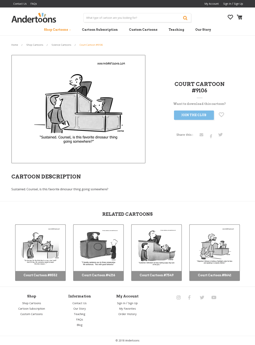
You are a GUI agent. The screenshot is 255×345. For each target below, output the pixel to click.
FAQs (33, 3)
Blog (80, 325)
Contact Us (20, 3)
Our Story (203, 29)
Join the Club (193, 115)
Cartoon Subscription (100, 29)
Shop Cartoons (56, 29)
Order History (127, 314)
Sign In (121, 303)
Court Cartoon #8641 (214, 275)
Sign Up (238, 3)
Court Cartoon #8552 (40, 275)
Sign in (227, 3)
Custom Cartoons (143, 29)
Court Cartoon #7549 (156, 275)
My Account (211, 3)
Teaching (176, 29)
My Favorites (127, 308)
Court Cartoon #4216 (98, 275)
